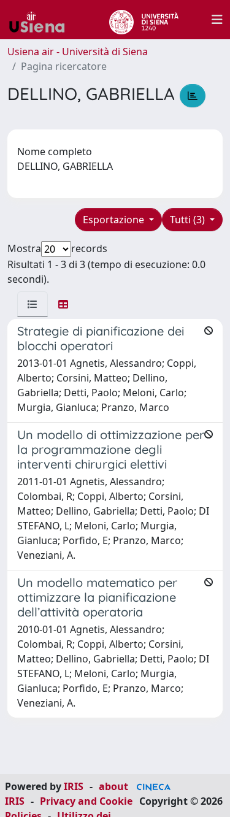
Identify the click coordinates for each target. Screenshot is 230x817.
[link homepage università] (143, 19)
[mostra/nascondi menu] (217, 19)
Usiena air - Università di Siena (77, 51)
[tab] (32, 304)
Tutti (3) (188, 219)
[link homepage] (41, 19)
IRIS (73, 786)
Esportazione (115, 219)
